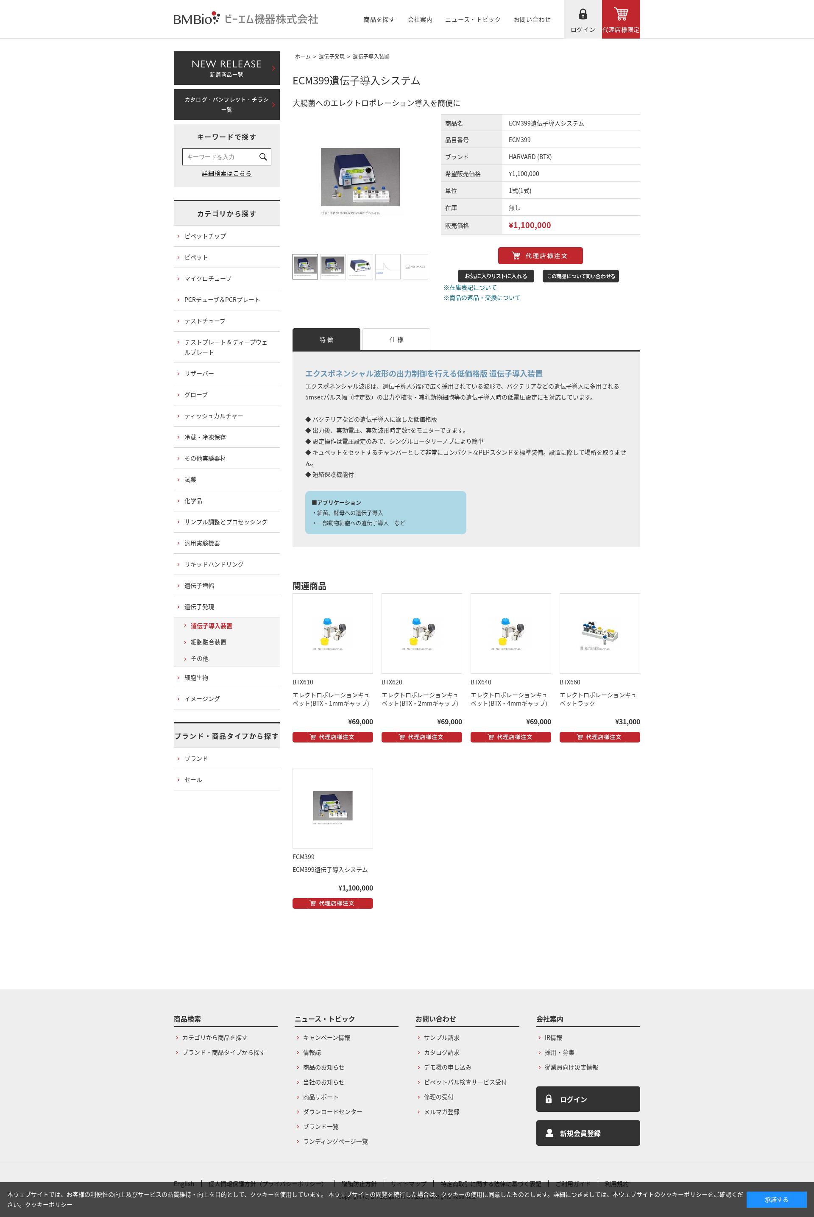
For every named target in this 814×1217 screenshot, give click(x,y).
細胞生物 (196, 677)
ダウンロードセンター (332, 1111)
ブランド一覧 (321, 1126)
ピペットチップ (205, 236)
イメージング (202, 698)
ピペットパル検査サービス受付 (465, 1081)
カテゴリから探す (227, 213)
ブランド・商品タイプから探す (227, 736)
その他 (200, 658)
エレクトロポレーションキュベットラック (598, 698)
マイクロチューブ (207, 278)
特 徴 (326, 339)
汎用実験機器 (202, 543)
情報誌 (312, 1052)
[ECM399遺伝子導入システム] (333, 808)
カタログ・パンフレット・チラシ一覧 (227, 104)
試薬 (190, 479)
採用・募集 (559, 1052)
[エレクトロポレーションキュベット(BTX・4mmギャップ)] (511, 633)
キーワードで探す (227, 136)
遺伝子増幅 (199, 585)
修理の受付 (439, 1096)
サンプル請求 (442, 1037)
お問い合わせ (532, 19)
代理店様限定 (621, 29)
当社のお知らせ (324, 1081)
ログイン (583, 29)
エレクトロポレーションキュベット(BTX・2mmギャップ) (420, 698)
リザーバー (199, 373)
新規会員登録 (580, 1133)
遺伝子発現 (332, 56)
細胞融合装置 (208, 641)
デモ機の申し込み (447, 1067)
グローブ (196, 394)
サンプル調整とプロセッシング (226, 521)
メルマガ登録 (442, 1111)
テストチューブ (205, 320)
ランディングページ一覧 (335, 1141)
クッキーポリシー (48, 1204)
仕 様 (396, 339)
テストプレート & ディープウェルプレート (226, 347)
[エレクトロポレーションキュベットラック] (600, 633)
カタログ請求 (442, 1052)
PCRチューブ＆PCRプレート (222, 299)
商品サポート (321, 1096)
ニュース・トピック (473, 19)
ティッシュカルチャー (213, 415)
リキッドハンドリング (214, 564)
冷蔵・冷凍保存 (205, 437)
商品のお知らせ (324, 1067)
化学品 (193, 500)
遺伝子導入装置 (371, 56)
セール (193, 779)
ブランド (196, 758)
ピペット (196, 257)
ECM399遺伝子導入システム (330, 869)
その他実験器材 (205, 458)
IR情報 (553, 1037)
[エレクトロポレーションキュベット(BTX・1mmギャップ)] (333, 633)
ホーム (303, 56)
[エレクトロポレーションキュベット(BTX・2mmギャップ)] (422, 633)
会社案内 (420, 19)
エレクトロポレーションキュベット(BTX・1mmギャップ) (331, 698)
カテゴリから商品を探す (215, 1037)
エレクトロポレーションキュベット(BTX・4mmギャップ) (509, 698)
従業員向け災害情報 (571, 1067)
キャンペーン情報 (326, 1037)
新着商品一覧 (227, 66)
